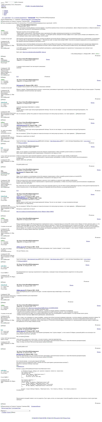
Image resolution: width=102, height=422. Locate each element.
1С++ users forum (6, 17)
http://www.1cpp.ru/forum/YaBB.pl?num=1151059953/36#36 (43, 308)
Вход (5, 14)
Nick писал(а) (20, 85)
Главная (6, 10)
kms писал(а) (20, 172)
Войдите (3, 6)
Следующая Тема (36, 19)
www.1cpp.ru (87, 141)
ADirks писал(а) (21, 247)
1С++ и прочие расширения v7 (19, 17)
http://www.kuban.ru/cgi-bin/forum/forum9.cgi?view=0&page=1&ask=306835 (35, 211)
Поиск (5, 13)
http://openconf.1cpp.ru (33, 141)
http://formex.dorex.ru (55, 141)
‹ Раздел (9, 412)
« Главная (3, 412)
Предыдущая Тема (26, 19)
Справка (6, 12)
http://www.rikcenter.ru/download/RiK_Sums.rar (34, 52)
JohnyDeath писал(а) (22, 125)
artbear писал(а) (21, 196)
